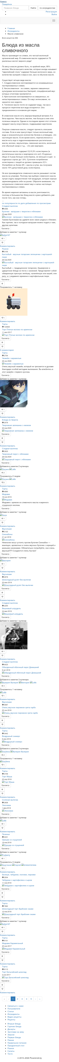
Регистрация (51, 11)
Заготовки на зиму (16, 1031)
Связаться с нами (15, 1005)
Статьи (11, 1011)
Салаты (11, 1051)
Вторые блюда (14, 1023)
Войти (54, 14)
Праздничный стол (16, 1045)
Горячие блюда (14, 1026)
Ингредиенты (13, 1014)
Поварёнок (7, 4)
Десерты (11, 1029)
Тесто (10, 1053)
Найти (33, 7)
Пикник (11, 1040)
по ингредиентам (47, 7)
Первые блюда (14, 1037)
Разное (11, 1048)
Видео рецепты (14, 1016)
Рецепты (11, 1019)
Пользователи (14, 1008)
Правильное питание (17, 1042)
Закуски (11, 1034)
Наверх (3, 1)
